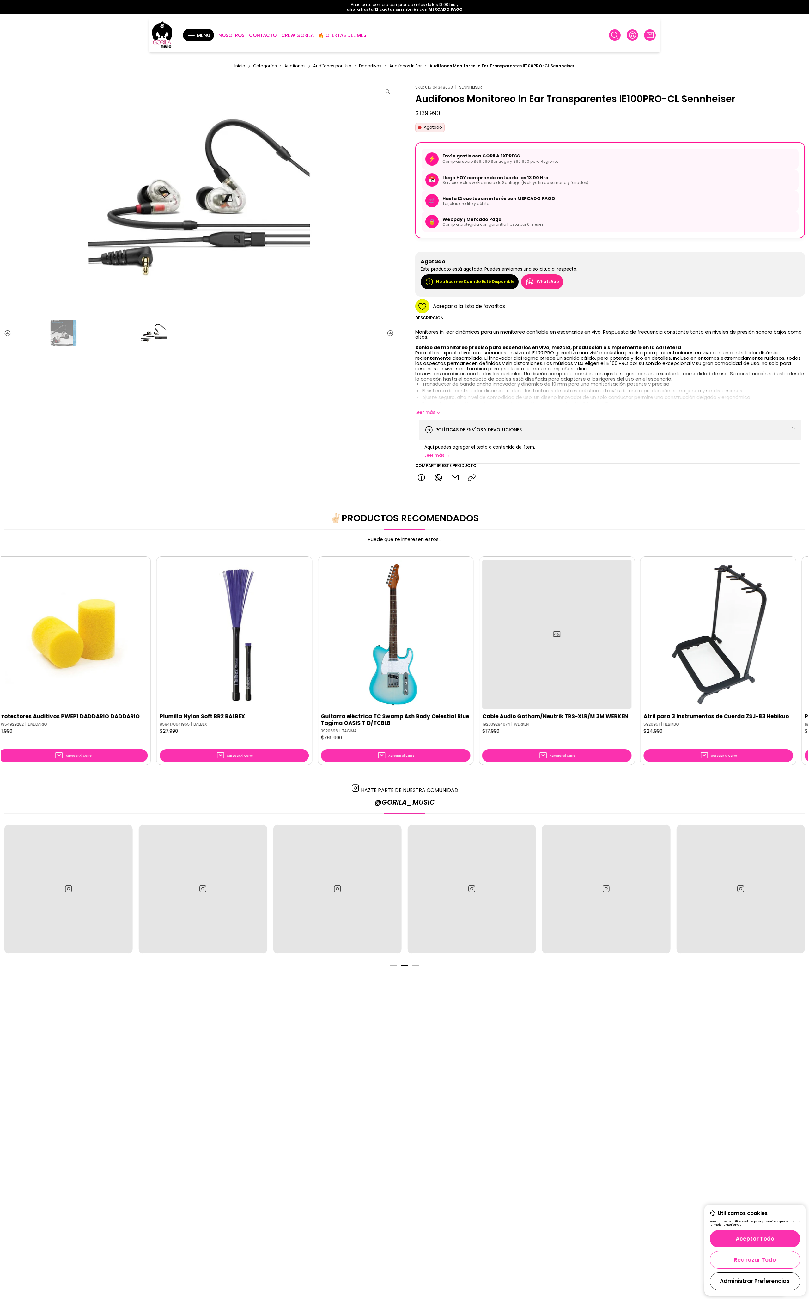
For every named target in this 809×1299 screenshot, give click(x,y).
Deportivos (370, 66)
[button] (198, 35)
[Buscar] (615, 35)
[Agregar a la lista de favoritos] (39, 625)
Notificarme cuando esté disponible (475, 281)
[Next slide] (389, 333)
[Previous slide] (9, 333)
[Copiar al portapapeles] (472, 477)
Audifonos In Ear (405, 66)
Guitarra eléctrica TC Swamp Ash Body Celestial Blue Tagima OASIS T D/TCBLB (292, 720)
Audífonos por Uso (332, 66)
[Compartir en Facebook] (421, 477)
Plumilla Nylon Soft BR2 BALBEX (99, 716)
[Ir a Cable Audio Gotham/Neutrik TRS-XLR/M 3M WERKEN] (454, 634)
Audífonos (295, 66)
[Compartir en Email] (455, 477)
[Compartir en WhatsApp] (438, 477)
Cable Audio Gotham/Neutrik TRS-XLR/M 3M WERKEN (452, 716)
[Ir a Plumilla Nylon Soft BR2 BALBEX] (131, 634)
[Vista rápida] (39, 640)
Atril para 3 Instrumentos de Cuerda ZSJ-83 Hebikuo (613, 716)
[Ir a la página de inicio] (162, 35)
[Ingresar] (632, 35)
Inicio (239, 66)
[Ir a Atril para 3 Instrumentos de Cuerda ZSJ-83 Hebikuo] (615, 634)
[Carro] (650, 35)
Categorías (265, 66)
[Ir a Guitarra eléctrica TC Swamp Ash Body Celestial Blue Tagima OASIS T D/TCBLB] (292, 634)
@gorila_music (404, 802)
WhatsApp (548, 281)
